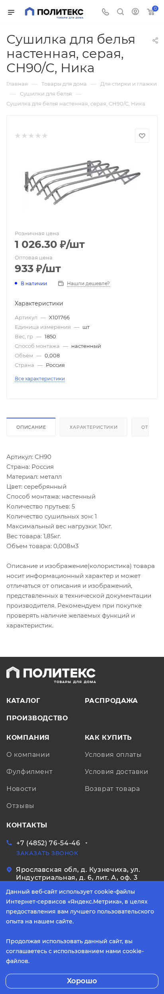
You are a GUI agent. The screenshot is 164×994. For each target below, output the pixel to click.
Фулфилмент (29, 771)
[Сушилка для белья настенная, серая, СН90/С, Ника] (82, 181)
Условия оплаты (113, 754)
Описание (31, 427)
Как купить (108, 737)
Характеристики (93, 427)
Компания (28, 737)
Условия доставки (116, 771)
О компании (28, 754)
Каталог (23, 700)
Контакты (26, 825)
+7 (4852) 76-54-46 (48, 843)
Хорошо (82, 981)
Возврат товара (112, 789)
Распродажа (111, 700)
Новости (21, 789)
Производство (37, 718)
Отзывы (20, 806)
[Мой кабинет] (135, 12)
